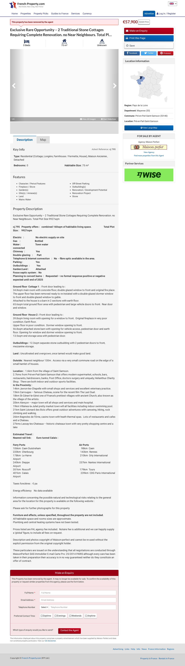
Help (133, 649)
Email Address (27, 600)
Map (43, 139)
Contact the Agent (69, 630)
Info (138, 649)
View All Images (89, 119)
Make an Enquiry (138, 30)
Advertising (118, 649)
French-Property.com (31, 658)
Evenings (61, 615)
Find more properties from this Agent (149, 156)
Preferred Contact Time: (24, 616)
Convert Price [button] (144, 22)
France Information (157, 649)
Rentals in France (166, 658)
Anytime (91, 615)
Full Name (29, 593)
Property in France (148, 658)
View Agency (149, 152)
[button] (17, 85)
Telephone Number (26, 607)
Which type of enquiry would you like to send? (33, 630)
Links (127, 649)
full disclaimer (50, 641)
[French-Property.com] (26, 5)
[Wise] (148, 175)
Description (25, 139)
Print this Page (137, 38)
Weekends (77, 615)
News (144, 649)
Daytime (47, 615)
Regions (170, 649)
